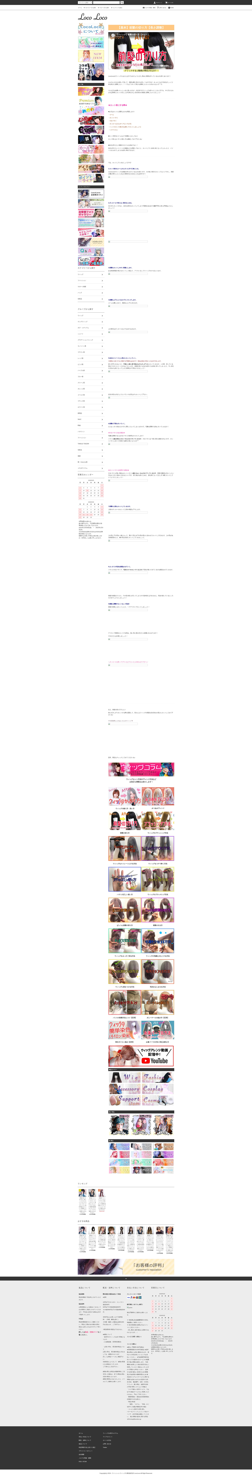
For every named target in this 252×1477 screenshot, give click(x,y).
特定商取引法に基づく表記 (87, 1447)
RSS (80, 1461)
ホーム (80, 7)
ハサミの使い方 (121, 139)
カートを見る (107, 1440)
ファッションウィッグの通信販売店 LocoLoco (126, 1473)
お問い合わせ (162, 7)
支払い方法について (85, 1437)
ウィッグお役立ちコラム (110, 1433)
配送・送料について (85, 1440)
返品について (83, 1444)
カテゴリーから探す (90, 7)
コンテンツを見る (117, 7)
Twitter (172, 7)
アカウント (159, 2)
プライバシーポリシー (86, 1451)
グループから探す (104, 7)
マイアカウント (108, 1437)
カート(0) (170, 2)
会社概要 (81, 1454)
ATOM (85, 1461)
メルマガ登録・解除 (150, 7)
